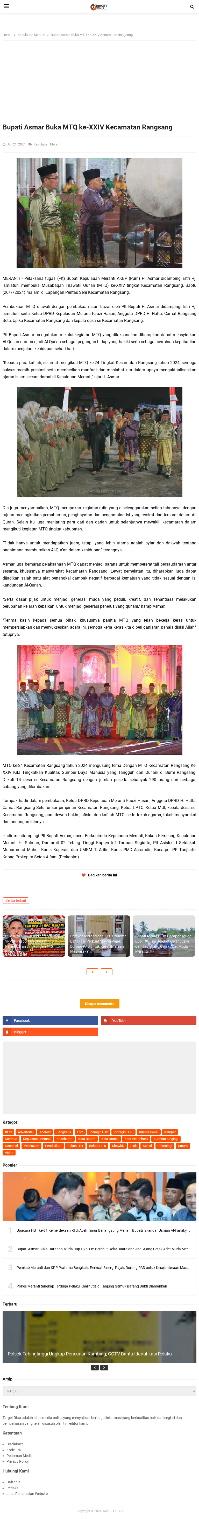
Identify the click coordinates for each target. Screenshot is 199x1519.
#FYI (8, 1132)
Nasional (11, 1146)
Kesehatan (64, 1139)
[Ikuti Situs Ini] (50, 1032)
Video (9, 1153)
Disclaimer (14, 1444)
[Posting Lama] (106, 971)
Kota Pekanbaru (136, 1139)
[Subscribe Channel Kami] (148, 1020)
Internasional (148, 1132)
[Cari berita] (192, 6)
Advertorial (25, 1132)
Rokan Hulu (97, 1146)
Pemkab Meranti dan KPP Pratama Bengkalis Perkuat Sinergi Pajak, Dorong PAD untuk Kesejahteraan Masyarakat (98, 943)
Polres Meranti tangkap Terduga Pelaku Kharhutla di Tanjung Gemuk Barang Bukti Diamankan (92, 1286)
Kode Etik (14, 1450)
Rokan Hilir (75, 1146)
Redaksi (12, 1488)
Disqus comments (99, 1004)
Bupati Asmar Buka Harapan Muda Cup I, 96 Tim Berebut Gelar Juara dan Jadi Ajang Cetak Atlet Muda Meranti (163, 943)
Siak (133, 1146)
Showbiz (118, 1146)
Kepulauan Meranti (48, 144)
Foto (80, 1132)
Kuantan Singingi (166, 1139)
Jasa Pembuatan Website (27, 1494)
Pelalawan (31, 1146)
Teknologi (165, 1146)
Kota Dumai (109, 1139)
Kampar (170, 1132)
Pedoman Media (19, 1456)
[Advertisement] (99, 84)
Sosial (147, 1146)
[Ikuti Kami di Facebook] (50, 1020)
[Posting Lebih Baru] (92, 971)
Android (45, 1132)
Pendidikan (53, 1146)
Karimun (11, 1139)
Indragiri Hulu (123, 1132)
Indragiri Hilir (98, 1132)
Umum (183, 1146)
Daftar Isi (13, 1482)
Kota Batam (86, 1139)
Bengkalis (63, 1132)
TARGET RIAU (112, 1511)
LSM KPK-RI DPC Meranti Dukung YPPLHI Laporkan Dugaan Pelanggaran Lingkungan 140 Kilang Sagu (32, 943)
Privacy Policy (17, 1461)
